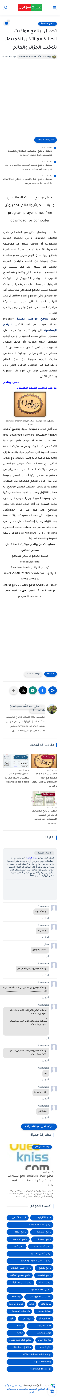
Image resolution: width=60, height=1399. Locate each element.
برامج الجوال (20, 1232)
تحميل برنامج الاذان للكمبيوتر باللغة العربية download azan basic (16, 778)
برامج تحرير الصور (42, 1246)
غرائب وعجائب (44, 1333)
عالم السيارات (44, 1326)
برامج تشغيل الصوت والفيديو (36, 1261)
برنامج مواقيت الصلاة (32, 319)
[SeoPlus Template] (53, 1386)
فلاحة (20, 1333)
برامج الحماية (44, 1239)
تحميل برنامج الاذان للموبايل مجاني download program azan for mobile (27, 181)
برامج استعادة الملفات (39, 1225)
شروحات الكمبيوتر (20, 1311)
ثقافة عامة (45, 1304)
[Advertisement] (30, 102)
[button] (42, 690)
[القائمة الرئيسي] (54, 7)
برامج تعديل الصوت (21, 1268)
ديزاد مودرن (32, 858)
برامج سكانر (45, 1282)
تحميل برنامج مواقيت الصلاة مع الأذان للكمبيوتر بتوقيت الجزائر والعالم (44, 780)
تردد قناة (16, 1297)
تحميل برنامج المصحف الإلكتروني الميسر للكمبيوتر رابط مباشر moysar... (30, 153)
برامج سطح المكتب (20, 1275)
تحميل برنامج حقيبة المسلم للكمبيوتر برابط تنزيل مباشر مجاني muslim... (28, 167)
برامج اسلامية (47, 23)
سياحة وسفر (44, 1311)
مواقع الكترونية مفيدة (20, 1340)
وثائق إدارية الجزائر (21, 1347)
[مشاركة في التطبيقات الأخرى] (14, 690)
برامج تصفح (45, 1268)
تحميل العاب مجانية (41, 1290)
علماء (20, 1326)
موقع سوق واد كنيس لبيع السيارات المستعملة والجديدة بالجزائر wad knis (30, 1181)
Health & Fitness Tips (40, 1369)
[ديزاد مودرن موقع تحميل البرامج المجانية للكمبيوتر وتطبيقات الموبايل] (30, 7)
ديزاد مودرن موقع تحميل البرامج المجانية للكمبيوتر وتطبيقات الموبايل (29, 1389)
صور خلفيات (26, 1318)
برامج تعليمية (44, 1275)
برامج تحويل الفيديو (41, 1254)
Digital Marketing (42, 1362)
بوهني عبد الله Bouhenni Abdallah (35, 57)
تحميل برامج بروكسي (40, 1297)
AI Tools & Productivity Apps (37, 1354)
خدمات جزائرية (16, 1304)
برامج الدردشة (20, 1239)
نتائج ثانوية (45, 1347)
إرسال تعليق (44, 853)
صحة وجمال (45, 1318)
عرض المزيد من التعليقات (39, 1126)
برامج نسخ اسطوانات (20, 1282)
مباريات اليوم (44, 1340)
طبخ (11, 1318)
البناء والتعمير (19, 1217)
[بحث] (5, 7)
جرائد (31, 1304)
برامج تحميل (18, 1246)
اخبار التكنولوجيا (43, 1217)
